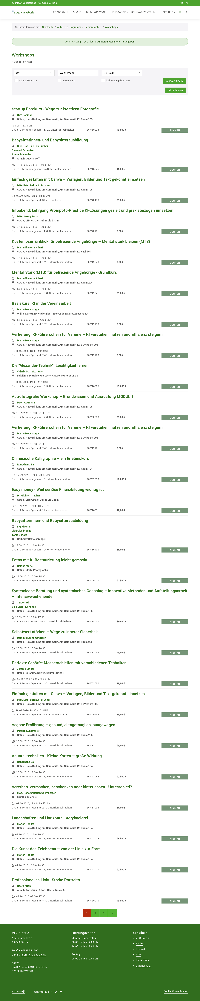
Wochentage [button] (67, 72)
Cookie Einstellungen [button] (176, 991)
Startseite (48, 27)
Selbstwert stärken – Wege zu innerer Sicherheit (55, 631)
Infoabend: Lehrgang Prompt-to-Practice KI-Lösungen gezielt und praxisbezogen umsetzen (92, 210)
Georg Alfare (24, 885)
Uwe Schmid (24, 115)
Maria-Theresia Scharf (30, 247)
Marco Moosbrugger (29, 309)
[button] (179, 12)
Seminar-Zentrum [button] (143, 12)
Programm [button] (60, 12)
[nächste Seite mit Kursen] (112, 913)
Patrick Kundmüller (28, 730)
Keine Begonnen (28, 80)
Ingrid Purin (24, 526)
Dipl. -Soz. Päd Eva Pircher (32, 146)
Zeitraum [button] (109, 72)
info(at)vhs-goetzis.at (33, 954)
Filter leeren (176, 90)
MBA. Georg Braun (28, 216)
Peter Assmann (26, 402)
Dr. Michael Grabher (28, 495)
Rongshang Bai (26, 464)
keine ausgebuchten (118, 80)
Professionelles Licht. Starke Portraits (46, 879)
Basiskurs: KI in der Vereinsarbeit (41, 303)
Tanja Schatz (19, 534)
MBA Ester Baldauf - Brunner (33, 185)
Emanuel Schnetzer (23, 150)
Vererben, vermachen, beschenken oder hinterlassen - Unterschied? (72, 786)
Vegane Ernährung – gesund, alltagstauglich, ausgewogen (63, 724)
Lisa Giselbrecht (21, 530)
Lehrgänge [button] (118, 12)
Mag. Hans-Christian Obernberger (36, 792)
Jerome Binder (25, 668)
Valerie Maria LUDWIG (30, 371)
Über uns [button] (167, 12)
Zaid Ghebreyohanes (24, 606)
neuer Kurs (68, 80)
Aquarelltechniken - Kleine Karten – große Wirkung (57, 755)
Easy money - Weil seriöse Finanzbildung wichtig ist (58, 489)
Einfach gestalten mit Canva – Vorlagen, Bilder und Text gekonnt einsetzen (78, 179)
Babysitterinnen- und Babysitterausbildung (50, 139)
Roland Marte (25, 565)
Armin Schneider (21, 154)
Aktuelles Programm (69, 27)
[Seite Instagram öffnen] (186, 2)
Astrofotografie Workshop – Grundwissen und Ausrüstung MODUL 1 (73, 396)
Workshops (111, 27)
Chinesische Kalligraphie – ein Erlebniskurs (50, 458)
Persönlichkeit (93, 27)
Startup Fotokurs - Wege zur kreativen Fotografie (55, 108)
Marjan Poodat (25, 823)
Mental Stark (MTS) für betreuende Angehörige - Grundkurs (64, 272)
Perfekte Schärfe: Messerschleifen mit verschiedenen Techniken (69, 662)
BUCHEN (175, 130)
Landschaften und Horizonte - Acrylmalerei (50, 817)
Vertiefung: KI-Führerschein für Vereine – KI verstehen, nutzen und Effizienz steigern (87, 334)
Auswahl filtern (174, 81)
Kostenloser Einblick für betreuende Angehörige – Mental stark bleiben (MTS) (81, 241)
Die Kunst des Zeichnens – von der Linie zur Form (56, 848)
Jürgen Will (23, 602)
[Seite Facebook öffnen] (181, 2)
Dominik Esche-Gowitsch (31, 637)
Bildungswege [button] (96, 12)
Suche (77, 12)
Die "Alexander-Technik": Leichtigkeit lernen (50, 365)
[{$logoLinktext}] (23, 12)
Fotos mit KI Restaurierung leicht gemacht (50, 559)
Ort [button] (18, 72)
